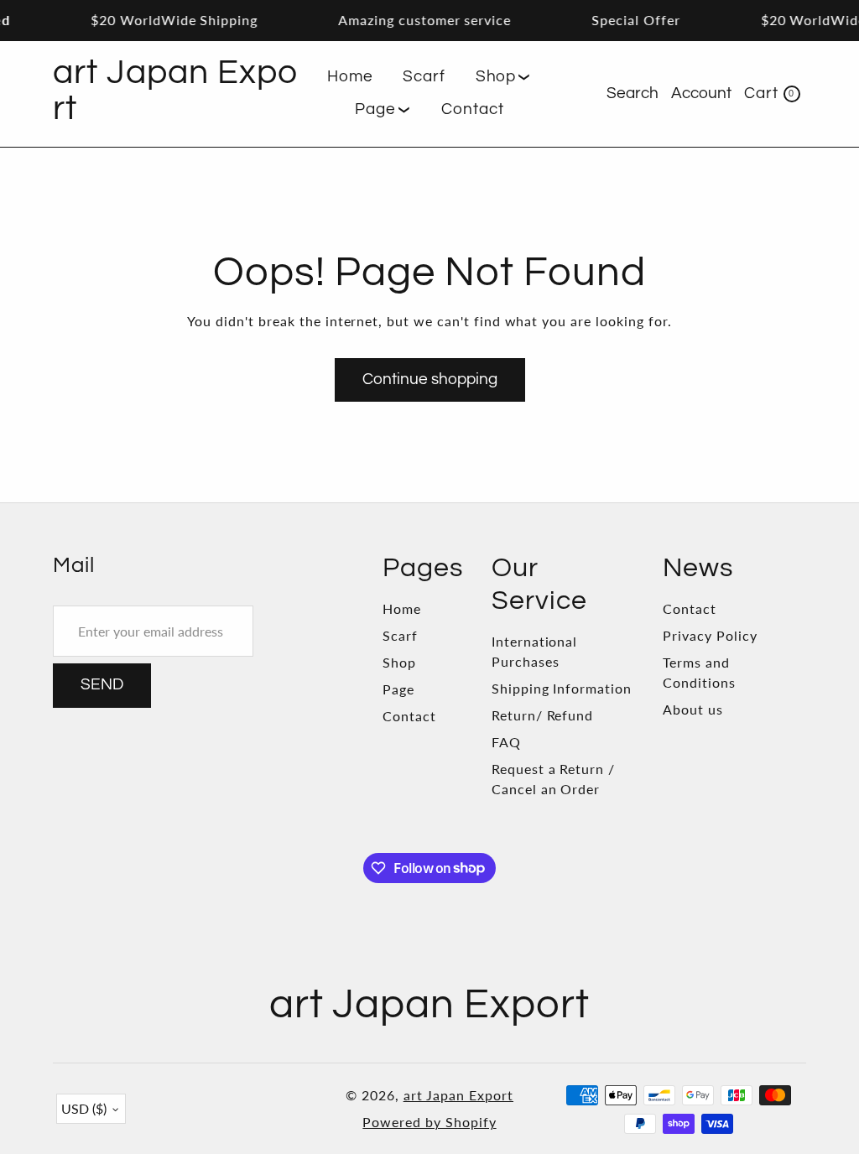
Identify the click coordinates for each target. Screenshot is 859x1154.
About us (693, 709)
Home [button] (350, 77)
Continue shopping (429, 379)
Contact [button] (472, 109)
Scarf (400, 635)
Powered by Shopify (429, 1122)
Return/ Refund (542, 715)
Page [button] (375, 109)
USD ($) (84, 1108)
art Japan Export (458, 1095)
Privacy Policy (710, 635)
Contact (409, 716)
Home (402, 608)
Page (398, 689)
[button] (504, 77)
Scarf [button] (424, 77)
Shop (399, 662)
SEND (102, 685)
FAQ (506, 742)
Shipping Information (562, 688)
